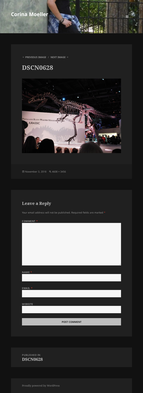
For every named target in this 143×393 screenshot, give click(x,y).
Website (27, 304)
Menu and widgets (127, 21)
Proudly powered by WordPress (41, 385)
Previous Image (35, 57)
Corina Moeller (29, 14)
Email (27, 288)
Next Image (58, 57)
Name (27, 272)
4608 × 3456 (59, 171)
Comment (30, 221)
